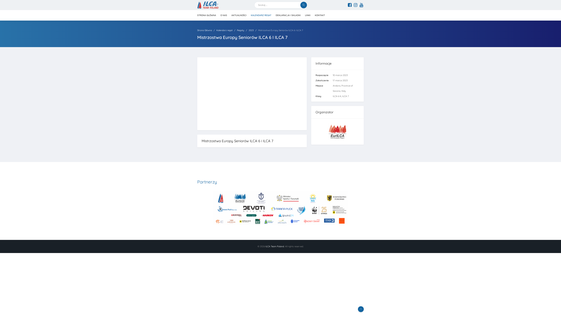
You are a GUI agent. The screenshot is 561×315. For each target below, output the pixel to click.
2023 (251, 30)
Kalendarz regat (261, 15)
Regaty (241, 30)
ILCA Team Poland (275, 246)
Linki (307, 15)
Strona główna (206, 15)
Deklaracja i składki (288, 15)
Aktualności (238, 15)
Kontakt (320, 15)
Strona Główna (205, 30)
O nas (223, 15)
